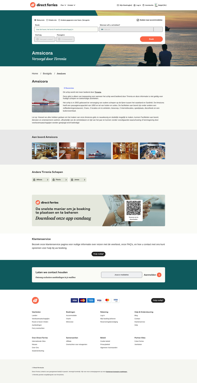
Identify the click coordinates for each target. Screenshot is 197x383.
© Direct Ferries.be (38, 367)
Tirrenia (98, 92)
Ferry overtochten (38, 328)
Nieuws (34, 344)
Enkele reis (53, 20)
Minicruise (69, 322)
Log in (102, 315)
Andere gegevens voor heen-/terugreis (75, 20)
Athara (39, 180)
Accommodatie (71, 315)
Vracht (68, 319)
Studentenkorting (38, 351)
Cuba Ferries (139, 341)
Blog (136, 315)
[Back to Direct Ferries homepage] (43, 5)
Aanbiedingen (37, 325)
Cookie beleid (105, 341)
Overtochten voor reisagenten (76, 344)
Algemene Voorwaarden (108, 347)
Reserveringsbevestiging (109, 322)
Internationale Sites (39, 341)
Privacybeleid (105, 344)
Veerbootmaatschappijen (40, 319)
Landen (34, 315)
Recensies (69, 88)
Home (35, 73)
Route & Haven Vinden (40, 322)
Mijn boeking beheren (108, 319)
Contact (137, 319)
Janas (76, 180)
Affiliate (68, 341)
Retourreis (40, 20)
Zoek (151, 39)
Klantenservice (140, 322)
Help (136, 325)
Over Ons (35, 347)
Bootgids (47, 73)
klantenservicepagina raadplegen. (116, 371)
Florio (58, 180)
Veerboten (138, 344)
